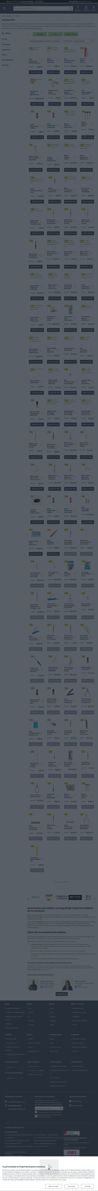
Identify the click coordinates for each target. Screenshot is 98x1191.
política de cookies (60, 1179)
